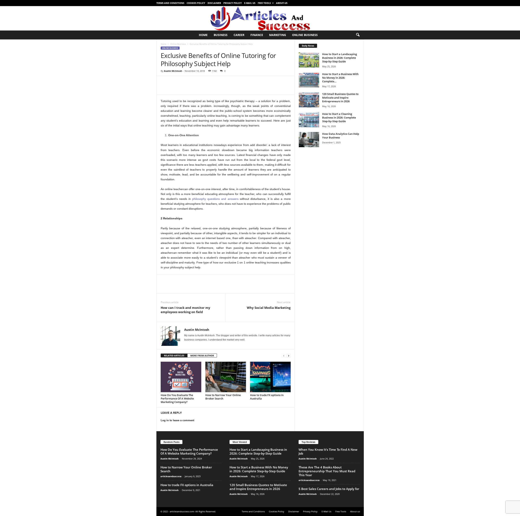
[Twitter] (174, 82)
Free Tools (264, 2)
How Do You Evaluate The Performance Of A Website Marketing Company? (177, 398)
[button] (357, 34)
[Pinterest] (183, 82)
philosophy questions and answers (215, 198)
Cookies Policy (196, 2)
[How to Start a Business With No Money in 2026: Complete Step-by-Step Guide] (309, 79)
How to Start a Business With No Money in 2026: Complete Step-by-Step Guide (259, 469)
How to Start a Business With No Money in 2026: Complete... (340, 77)
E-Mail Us (249, 2)
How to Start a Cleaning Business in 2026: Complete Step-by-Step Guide (339, 117)
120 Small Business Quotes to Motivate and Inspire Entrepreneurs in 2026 (340, 97)
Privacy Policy (232, 2)
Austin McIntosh (173, 70)
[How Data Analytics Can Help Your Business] (309, 139)
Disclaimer (214, 2)
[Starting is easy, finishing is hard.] (260, 18)
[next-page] (289, 356)
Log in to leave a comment (177, 420)
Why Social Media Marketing (268, 308)
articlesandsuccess (170, 476)
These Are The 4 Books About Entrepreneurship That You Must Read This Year (327, 471)
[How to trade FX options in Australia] (270, 377)
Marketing (277, 35)
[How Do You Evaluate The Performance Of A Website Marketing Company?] (181, 377)
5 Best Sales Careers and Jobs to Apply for (329, 489)
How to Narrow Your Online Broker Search (223, 396)
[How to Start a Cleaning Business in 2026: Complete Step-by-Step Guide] (309, 119)
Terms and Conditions (170, 2)
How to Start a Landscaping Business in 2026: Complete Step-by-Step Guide (339, 57)
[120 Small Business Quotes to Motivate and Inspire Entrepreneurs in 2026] (309, 99)
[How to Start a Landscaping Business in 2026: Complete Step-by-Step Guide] (309, 59)
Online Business (305, 35)
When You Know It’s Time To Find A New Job (328, 451)
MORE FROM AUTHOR (202, 355)
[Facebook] (165, 82)
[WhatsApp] (193, 82)
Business (221, 35)
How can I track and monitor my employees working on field (185, 310)
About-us (281, 2)
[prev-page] (284, 356)
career (239, 35)
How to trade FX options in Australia (267, 396)
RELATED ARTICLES (174, 355)
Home (203, 35)
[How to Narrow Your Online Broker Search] (225, 377)
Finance (256, 35)
